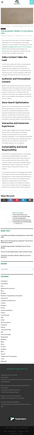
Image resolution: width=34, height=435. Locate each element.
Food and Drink (5, 315)
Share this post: (18, 223)
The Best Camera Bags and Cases (10, 392)
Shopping (3, 349)
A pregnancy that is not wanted (9, 375)
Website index (14, 433)
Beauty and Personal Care (8, 288)
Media (2, 342)
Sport (2, 351)
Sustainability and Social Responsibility (22, 221)
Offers (2, 344)
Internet (3, 327)
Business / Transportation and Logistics (11, 295)
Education (3, 305)
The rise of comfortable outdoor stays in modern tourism (16, 251)
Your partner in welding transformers (10, 390)
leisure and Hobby (6, 334)
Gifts (2, 317)
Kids (2, 332)
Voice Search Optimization (19, 218)
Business (3, 293)
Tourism (3, 354)
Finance (3, 312)
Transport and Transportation (9, 356)
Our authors (20, 431)
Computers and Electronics (8, 300)
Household (4, 325)
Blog (2, 291)
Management (4, 337)
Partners (27, 431)
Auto (2, 286)
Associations (4, 283)
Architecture (4, 281)
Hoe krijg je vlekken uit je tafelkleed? (10, 402)
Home (5, 431)
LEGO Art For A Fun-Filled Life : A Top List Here (13, 398)
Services (3, 346)
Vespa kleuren (4, 377)
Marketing (3, 28)
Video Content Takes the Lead (20, 214)
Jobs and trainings (6, 329)
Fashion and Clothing (6, 310)
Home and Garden (6, 322)
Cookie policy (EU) (12, 431)
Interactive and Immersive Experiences (22, 220)
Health (2, 320)
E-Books (3, 303)
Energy (3, 307)
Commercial (4, 298)
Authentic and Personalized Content (21, 216)
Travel (2, 358)
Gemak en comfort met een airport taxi (11, 396)
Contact (20, 433)
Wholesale (4, 361)
